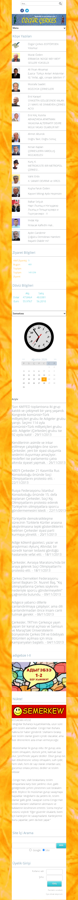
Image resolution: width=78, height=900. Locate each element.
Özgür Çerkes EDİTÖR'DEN (43, 44)
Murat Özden (35, 54)
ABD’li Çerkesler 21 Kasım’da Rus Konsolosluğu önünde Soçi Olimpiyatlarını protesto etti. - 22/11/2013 (35, 476)
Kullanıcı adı (38, 871)
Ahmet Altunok (36, 134)
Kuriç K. (32, 161)
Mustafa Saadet (37, 84)
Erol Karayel (34, 96)
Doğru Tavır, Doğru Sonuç (42, 139)
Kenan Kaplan (35, 147)
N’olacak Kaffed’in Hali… (41, 225)
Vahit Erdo (34, 176)
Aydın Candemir (37, 233)
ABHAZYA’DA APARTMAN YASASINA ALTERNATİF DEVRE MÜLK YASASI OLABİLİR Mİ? (44, 123)
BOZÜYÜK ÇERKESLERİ (41, 89)
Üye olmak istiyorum (54, 894)
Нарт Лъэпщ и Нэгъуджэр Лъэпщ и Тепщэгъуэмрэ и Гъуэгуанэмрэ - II (43, 209)
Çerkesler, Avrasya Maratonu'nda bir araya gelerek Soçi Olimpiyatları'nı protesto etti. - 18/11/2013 (38, 566)
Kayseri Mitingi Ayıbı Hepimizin (45, 193)
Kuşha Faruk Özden (39, 188)
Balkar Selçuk (35, 201)
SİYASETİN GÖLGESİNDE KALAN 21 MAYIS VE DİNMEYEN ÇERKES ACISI (46, 104)
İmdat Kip (33, 220)
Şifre (41, 877)
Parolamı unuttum (55, 890)
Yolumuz (32, 48)
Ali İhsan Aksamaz (38, 69)
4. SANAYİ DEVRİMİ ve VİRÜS (44, 181)
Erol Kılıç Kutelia (37, 115)
